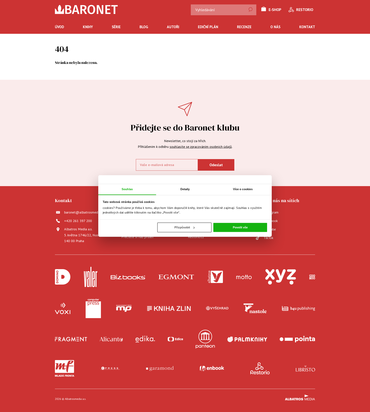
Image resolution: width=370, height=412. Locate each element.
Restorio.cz (196, 237)
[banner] (86, 9)
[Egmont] (176, 277)
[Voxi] (62, 308)
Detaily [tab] (185, 189)
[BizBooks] (128, 277)
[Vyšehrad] (217, 308)
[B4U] (298, 308)
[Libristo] (305, 368)
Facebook (271, 221)
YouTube (270, 229)
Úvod (59, 27)
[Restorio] (260, 368)
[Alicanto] (111, 339)
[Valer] (90, 277)
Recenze (244, 27)
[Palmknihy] (247, 339)
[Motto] (243, 277)
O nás (275, 27)
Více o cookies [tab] (243, 189)
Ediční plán (208, 27)
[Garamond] (159, 368)
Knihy (88, 27)
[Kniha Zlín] (169, 308)
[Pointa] (297, 339)
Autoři (173, 27)
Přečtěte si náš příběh (137, 237)
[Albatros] (215, 277)
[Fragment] (71, 339)
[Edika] (145, 339)
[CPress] (110, 368)
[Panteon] (205, 339)
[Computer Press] (93, 308)
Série (116, 27)
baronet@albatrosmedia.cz (84, 212)
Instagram (271, 212)
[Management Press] (123, 308)
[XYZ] (280, 277)
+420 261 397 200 (78, 221)
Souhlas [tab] (127, 189)
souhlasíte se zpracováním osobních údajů (201, 146)
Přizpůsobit (182, 227)
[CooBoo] (312, 277)
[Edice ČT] (175, 339)
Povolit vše (240, 227)
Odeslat (216, 164)
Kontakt (307, 27)
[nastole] (255, 308)
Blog (144, 27)
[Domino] (62, 277)
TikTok (268, 238)
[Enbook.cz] (212, 368)
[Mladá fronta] (64, 368)
